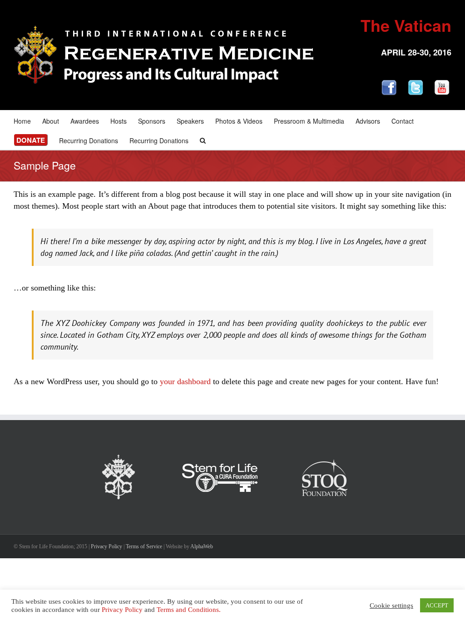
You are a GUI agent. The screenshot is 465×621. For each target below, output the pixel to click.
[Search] (203, 140)
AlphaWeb (201, 546)
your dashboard (185, 381)
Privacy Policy (106, 546)
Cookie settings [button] (391, 605)
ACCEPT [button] (436, 605)
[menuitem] (28, 120)
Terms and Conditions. (189, 609)
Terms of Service (144, 546)
